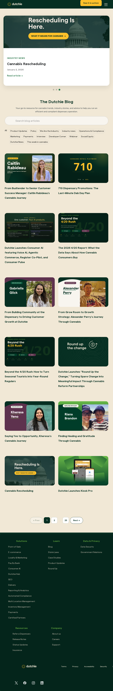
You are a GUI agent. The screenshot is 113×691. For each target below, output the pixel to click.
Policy (33, 131)
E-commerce (14, 552)
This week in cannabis (37, 142)
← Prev (36, 520)
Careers (56, 639)
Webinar (73, 136)
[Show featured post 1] (53, 89)
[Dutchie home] (16, 4)
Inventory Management (19, 607)
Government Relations (91, 552)
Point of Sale (14, 547)
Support (56, 644)
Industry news (68, 131)
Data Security (87, 547)
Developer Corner (57, 136)
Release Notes (19, 639)
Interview (41, 136)
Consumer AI (14, 568)
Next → (76, 520)
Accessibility (89, 666)
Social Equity (87, 136)
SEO (10, 579)
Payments (28, 136)
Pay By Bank (14, 563)
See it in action (91, 3)
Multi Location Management (21, 601)
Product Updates (18, 131)
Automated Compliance (19, 596)
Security (103, 666)
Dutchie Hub (14, 574)
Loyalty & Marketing (17, 557)
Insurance (17, 650)
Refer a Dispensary (21, 634)
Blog (50, 547)
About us (56, 634)
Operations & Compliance (91, 131)
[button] (105, 4)
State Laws (53, 552)
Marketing (15, 136)
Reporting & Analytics (18, 590)
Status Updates (20, 644)
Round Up (52, 568)
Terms (63, 666)
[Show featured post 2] (56, 89)
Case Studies (54, 557)
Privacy (75, 666)
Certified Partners (16, 618)
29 (66, 520)
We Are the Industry (49, 131)
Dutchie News (17, 142)
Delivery (12, 585)
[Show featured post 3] (59, 90)
